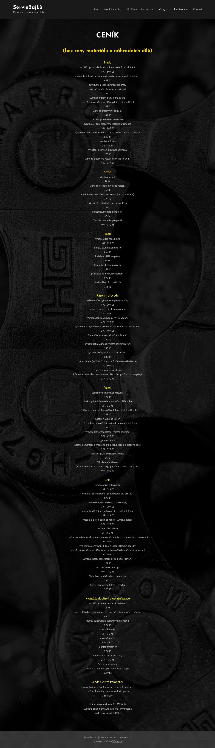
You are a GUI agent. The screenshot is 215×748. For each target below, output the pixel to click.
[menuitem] (97, 10)
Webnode (117, 741)
